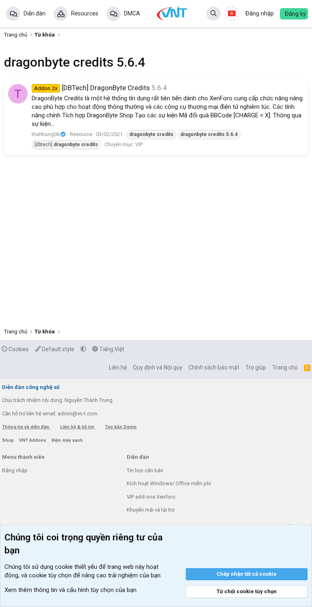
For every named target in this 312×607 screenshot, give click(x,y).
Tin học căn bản (145, 470)
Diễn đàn (35, 13)
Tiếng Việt (111, 349)
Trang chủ (285, 367)
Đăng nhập (15, 470)
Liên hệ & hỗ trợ (77, 427)
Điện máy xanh (67, 440)
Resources (84, 13)
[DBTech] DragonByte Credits (92, 88)
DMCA (132, 13)
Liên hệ (118, 367)
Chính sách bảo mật (213, 367)
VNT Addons (33, 440)
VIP (139, 144)
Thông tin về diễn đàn (26, 427)
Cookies (18, 349)
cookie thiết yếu (76, 566)
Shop (8, 440)
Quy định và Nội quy (157, 367)
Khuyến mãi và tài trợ (150, 510)
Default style (57, 349)
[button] (83, 349)
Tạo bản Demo (120, 427)
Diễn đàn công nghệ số (30, 387)
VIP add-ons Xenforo (151, 497)
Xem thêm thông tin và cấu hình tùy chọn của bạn (70, 590)
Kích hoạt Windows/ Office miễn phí (169, 483)
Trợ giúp (255, 367)
